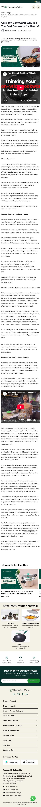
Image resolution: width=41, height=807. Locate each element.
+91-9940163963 (12, 790)
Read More (5, 596)
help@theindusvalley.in (13, 793)
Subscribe (33, 681)
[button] (38, 7)
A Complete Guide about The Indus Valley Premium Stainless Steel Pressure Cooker (17, 592)
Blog (8, 13)
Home (3, 13)
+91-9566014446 (12, 787)
